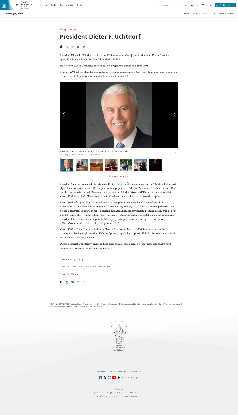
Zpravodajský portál (13, 14)
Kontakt (205, 13)
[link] (85, 266)
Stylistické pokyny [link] (95, 306)
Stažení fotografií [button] (120, 176)
